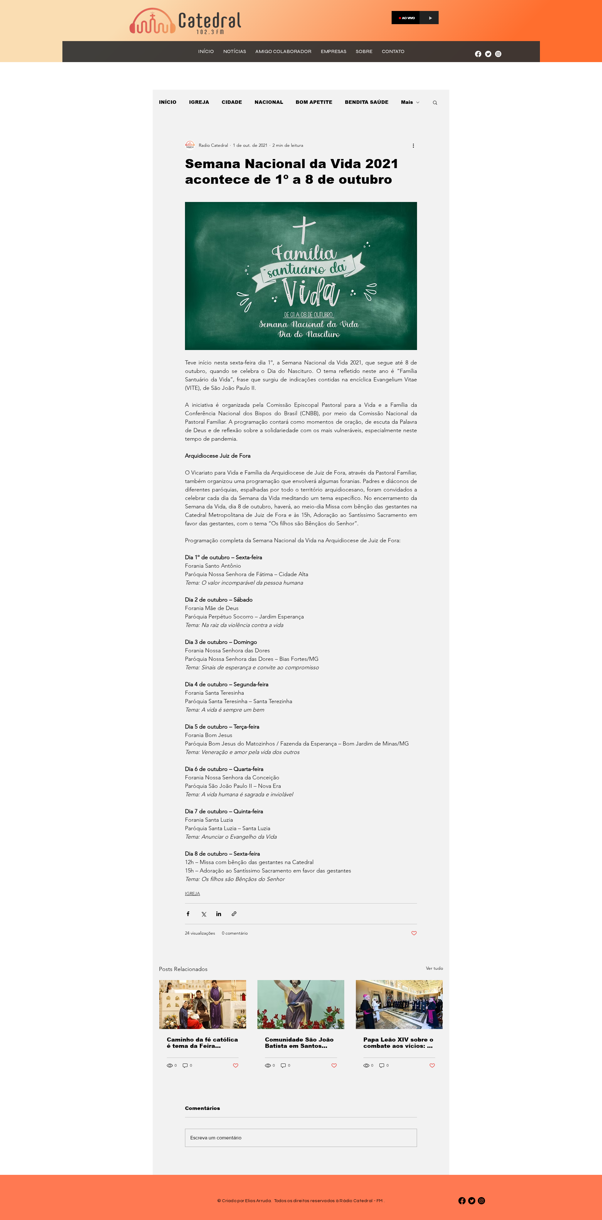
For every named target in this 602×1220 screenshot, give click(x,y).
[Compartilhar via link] (234, 914)
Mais (407, 102)
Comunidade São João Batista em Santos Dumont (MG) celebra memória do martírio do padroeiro (299, 1043)
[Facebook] (478, 54)
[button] (435, 102)
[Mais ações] (413, 145)
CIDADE (232, 102)
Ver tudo (434, 968)
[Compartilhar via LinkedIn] (219, 914)
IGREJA (199, 102)
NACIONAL (269, 102)
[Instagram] (498, 54)
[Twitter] (488, 54)
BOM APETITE (314, 102)
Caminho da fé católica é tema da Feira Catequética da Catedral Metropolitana (202, 1043)
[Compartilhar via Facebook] (188, 914)
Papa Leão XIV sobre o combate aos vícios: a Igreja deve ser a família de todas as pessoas (398, 1043)
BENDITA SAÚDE (366, 102)
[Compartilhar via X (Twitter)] (203, 914)
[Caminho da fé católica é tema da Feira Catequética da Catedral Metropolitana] (202, 1004)
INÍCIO (168, 102)
